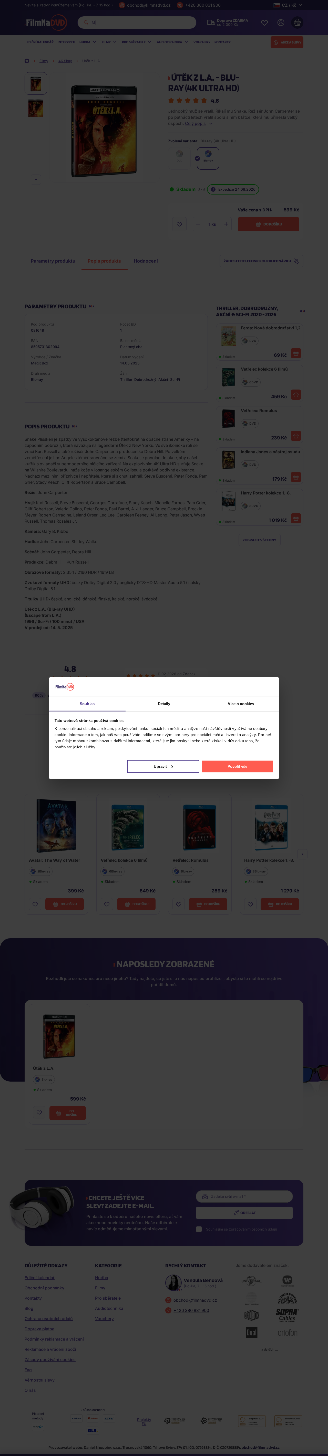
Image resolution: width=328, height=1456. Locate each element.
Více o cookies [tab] (241, 704)
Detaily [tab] (164, 704)
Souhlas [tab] (87, 704)
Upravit (160, 766)
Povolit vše (237, 766)
